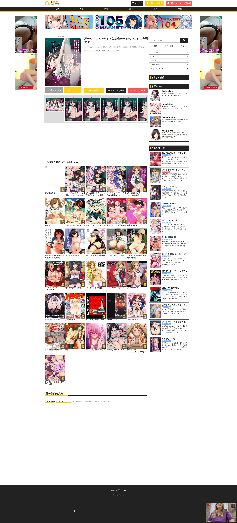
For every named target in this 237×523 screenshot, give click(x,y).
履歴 (182, 46)
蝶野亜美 (133, 47)
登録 (83, 191)
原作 (131, 9)
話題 (156, 46)
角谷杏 (87, 51)
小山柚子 (117, 47)
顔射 (104, 51)
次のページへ (71, 90)
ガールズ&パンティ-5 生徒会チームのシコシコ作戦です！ (91, 401)
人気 (81, 9)
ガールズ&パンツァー (92, 47)
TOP (57, 9)
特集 (180, 9)
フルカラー (96, 51)
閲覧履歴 (138, 3)
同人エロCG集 (113, 51)
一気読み (95, 90)
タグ (156, 9)
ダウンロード (139, 90)
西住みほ (142, 47)
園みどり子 (107, 47)
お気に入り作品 (156, 3)
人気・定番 (169, 46)
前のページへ (55, 90)
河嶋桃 (125, 47)
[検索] (184, 40)
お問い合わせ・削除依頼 (180, 3)
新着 (106, 9)
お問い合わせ (118, 495)
